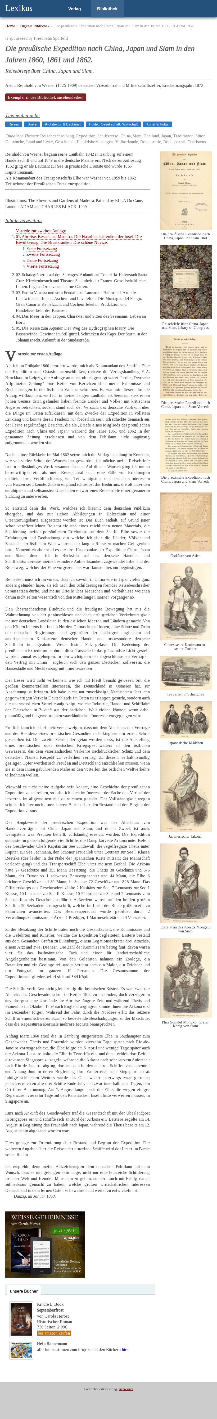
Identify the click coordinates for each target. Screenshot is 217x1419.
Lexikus (19, 8)
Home (10, 26)
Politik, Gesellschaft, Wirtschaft (113, 124)
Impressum (126, 1389)
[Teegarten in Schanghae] (186, 688)
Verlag (74, 9)
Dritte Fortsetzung (42, 260)
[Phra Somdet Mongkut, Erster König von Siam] (186, 1016)
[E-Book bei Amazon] (45, 1276)
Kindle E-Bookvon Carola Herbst (53, 1310)
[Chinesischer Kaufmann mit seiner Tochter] (186, 639)
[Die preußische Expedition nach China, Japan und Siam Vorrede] (186, 397)
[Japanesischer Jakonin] (186, 830)
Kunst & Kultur (157, 124)
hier (125, 1349)
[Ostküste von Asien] (186, 550)
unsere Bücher (24, 1291)
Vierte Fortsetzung (42, 266)
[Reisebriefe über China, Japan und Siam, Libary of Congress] (186, 318)
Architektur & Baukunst (63, 124)
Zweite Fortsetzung (43, 254)
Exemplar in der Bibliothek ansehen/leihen (45, 97)
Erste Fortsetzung (41, 248)
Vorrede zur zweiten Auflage (41, 230)
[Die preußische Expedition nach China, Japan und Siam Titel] (186, 228)
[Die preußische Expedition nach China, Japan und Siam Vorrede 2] (186, 471)
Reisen (13, 124)
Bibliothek (107, 9)
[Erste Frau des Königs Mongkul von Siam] (186, 921)
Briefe (32, 124)
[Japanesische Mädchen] (186, 737)
